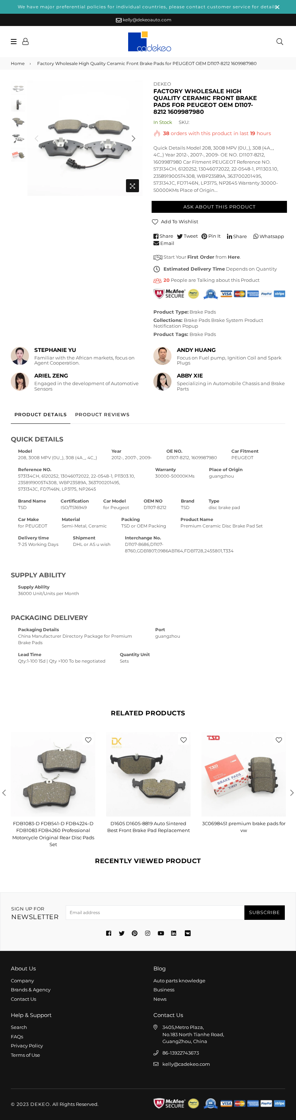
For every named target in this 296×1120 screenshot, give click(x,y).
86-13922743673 (180, 1053)
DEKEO (162, 84)
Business (163, 989)
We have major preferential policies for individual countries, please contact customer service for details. (148, 6)
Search (19, 1027)
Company (22, 980)
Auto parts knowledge (179, 980)
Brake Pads (203, 312)
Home (18, 63)
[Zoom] (132, 185)
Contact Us (23, 999)
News (159, 999)
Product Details (40, 414)
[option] (85, 138)
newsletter (34, 913)
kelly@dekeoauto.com (146, 19)
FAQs (17, 1036)
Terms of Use (25, 1055)
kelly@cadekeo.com (186, 1064)
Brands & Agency (31, 989)
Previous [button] (36, 138)
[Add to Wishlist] (88, 739)
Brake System (227, 320)
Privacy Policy (27, 1045)
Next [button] (133, 138)
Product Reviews (102, 414)
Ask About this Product (219, 207)
